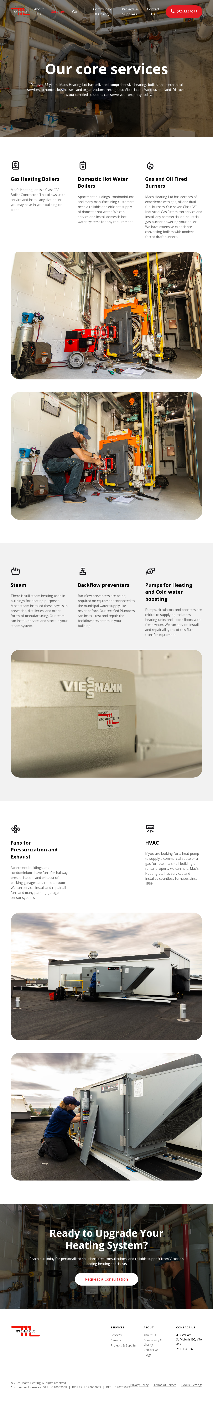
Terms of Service (165, 1385)
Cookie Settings (191, 1385)
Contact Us (153, 11)
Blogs (147, 1355)
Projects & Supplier (123, 1345)
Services (58, 11)
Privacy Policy (139, 1385)
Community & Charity (102, 11)
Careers (78, 11)
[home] (21, 12)
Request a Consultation (106, 1279)
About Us (39, 11)
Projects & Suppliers (130, 11)
